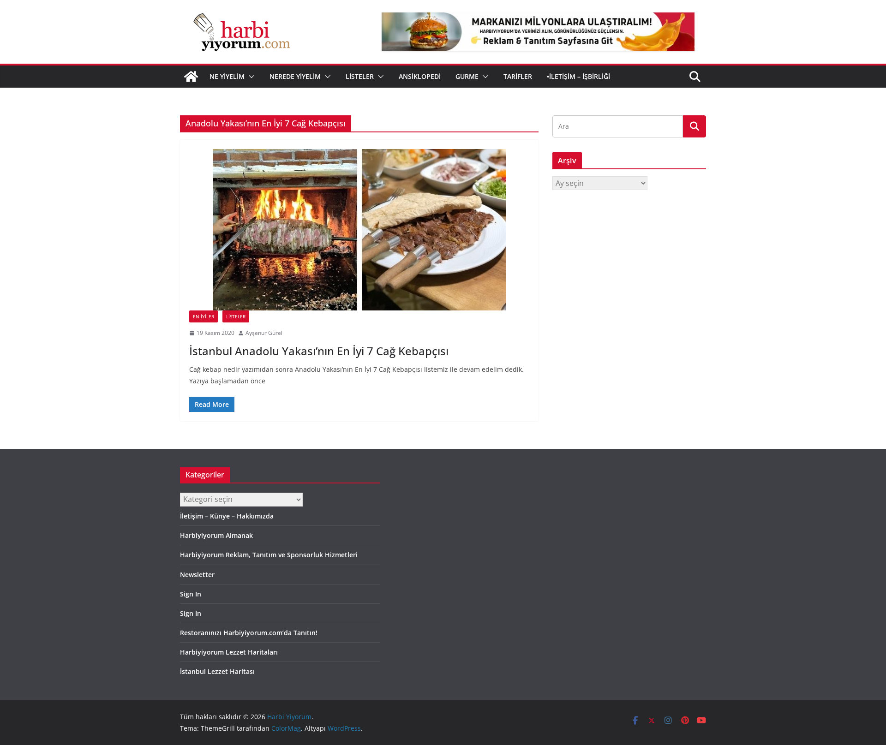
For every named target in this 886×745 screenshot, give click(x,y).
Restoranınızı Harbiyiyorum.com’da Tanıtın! (248, 632)
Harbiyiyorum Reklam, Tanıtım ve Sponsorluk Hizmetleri (269, 554)
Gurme (467, 76)
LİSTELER (360, 76)
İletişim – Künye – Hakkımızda (227, 516)
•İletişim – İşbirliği (578, 76)
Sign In (190, 594)
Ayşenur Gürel (263, 333)
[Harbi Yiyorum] (191, 77)
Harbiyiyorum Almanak (216, 535)
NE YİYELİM (227, 76)
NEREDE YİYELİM (295, 76)
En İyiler (203, 316)
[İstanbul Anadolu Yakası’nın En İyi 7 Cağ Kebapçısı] (359, 229)
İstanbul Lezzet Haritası (217, 671)
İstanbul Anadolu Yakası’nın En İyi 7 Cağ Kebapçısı (319, 350)
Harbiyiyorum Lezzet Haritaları (229, 652)
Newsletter (197, 574)
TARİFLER (517, 76)
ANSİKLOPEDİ (420, 76)
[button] (250, 76)
